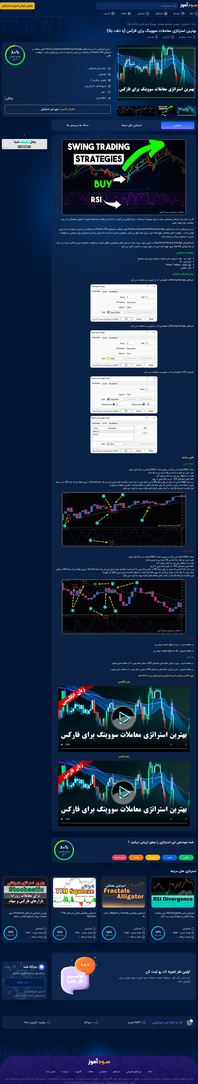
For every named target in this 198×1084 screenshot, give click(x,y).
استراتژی (185, 24)
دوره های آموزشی (134, 1071)
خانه (194, 24)
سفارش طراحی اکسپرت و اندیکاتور (17, 6)
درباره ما (65, 1071)
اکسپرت (78, 1071)
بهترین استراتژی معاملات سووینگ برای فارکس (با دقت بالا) (153, 24)
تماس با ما (50, 1071)
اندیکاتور (116, 1071)
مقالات (90, 1071)
